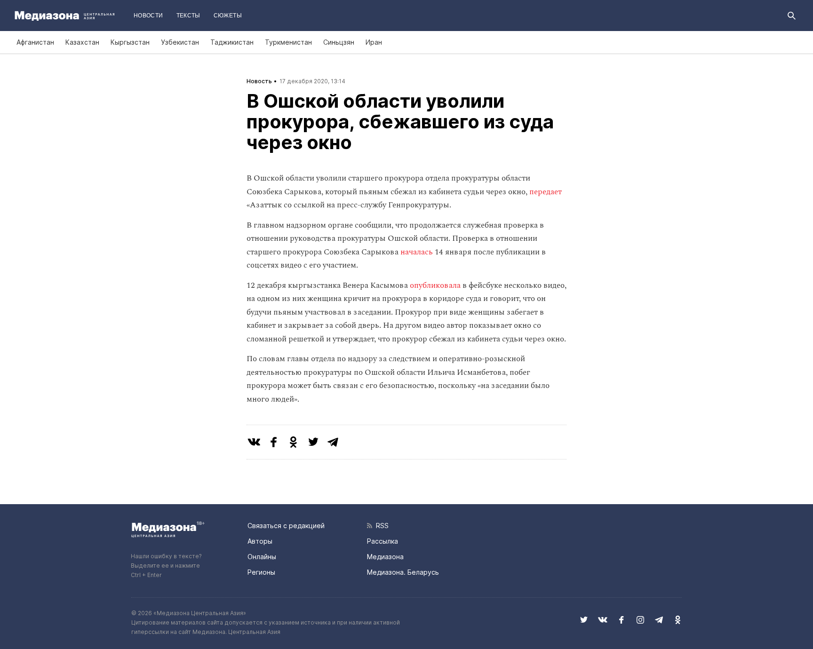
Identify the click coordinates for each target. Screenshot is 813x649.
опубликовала (435, 285)
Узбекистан (180, 42)
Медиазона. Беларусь (403, 572)
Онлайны (261, 557)
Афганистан (35, 42)
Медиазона (385, 557)
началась (416, 252)
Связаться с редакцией (286, 526)
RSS (380, 526)
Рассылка (382, 541)
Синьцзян (338, 42)
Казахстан (82, 42)
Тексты (188, 15)
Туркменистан (288, 42)
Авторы (259, 541)
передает (545, 192)
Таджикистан (232, 42)
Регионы (261, 572)
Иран (374, 42)
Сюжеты (228, 15)
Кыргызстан (130, 42)
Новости (148, 15)
